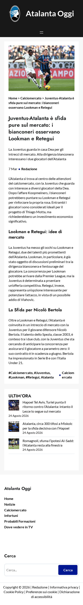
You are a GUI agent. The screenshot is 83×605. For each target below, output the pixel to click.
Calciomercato (31, 98)
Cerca (68, 570)
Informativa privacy (63, 587)
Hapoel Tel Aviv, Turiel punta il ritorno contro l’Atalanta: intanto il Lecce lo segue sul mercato (48, 406)
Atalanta (47, 377)
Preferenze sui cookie (41, 592)
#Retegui (32, 377)
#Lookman (16, 377)
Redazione (29, 169)
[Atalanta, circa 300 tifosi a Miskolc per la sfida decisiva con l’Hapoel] (14, 427)
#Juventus (42, 373)
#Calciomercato (21, 373)
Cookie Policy (14, 592)
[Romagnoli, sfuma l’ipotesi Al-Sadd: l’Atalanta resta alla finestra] (14, 444)
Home (13, 98)
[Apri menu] (41, 32)
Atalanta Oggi (50, 13)
